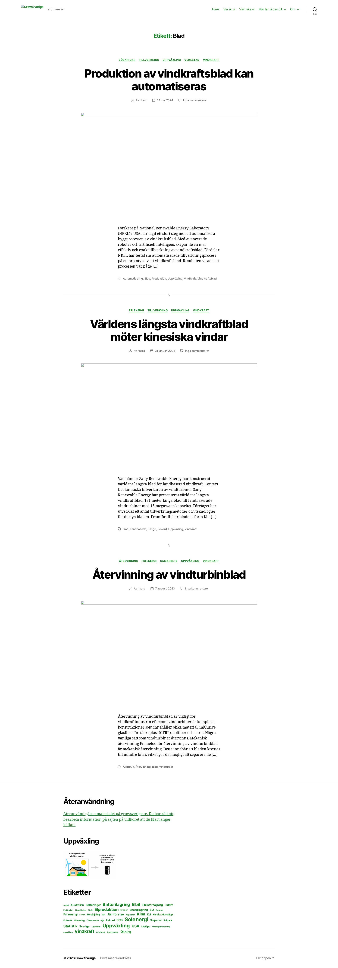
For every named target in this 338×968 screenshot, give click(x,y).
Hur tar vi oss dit (270, 9)
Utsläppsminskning (161, 926)
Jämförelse (115, 914)
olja (102, 920)
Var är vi (229, 9)
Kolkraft (67, 920)
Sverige (84, 926)
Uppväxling (172, 60)
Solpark (167, 920)
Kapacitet (130, 914)
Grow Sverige (85, 958)
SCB (120, 920)
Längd (152, 529)
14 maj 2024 (165, 100)
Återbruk (128, 766)
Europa (159, 910)
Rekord (162, 529)
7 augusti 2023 (165, 588)
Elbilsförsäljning (152, 905)
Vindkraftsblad (207, 278)
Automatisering (133, 278)
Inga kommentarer (195, 100)
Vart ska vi (246, 9)
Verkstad (191, 60)
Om (292, 9)
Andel (66, 905)
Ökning (125, 932)
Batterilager (93, 905)
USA (135, 926)
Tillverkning (149, 60)
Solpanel (155, 920)
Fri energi (136, 310)
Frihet (82, 914)
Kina (141, 914)
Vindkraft (211, 60)
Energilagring (139, 910)
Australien (77, 905)
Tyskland (96, 926)
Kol (149, 914)
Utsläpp (145, 926)
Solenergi (136, 919)
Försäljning (93, 914)
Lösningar (127, 60)
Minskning (79, 920)
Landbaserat (138, 529)
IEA (103, 914)
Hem (215, 9)
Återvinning (128, 561)
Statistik (70, 926)
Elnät (90, 910)
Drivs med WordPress (115, 958)
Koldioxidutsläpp (163, 914)
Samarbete (169, 561)
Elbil (136, 904)
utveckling (68, 932)
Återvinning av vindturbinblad (169, 574)
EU (152, 910)
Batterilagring (116, 904)
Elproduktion (107, 909)
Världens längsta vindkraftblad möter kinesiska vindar (169, 330)
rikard (143, 100)
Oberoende (93, 920)
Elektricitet (68, 910)
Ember (124, 910)
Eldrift (169, 905)
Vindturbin (166, 766)
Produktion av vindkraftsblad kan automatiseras (169, 80)
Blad (147, 278)
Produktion (159, 278)
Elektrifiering (80, 910)
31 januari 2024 (165, 350)
